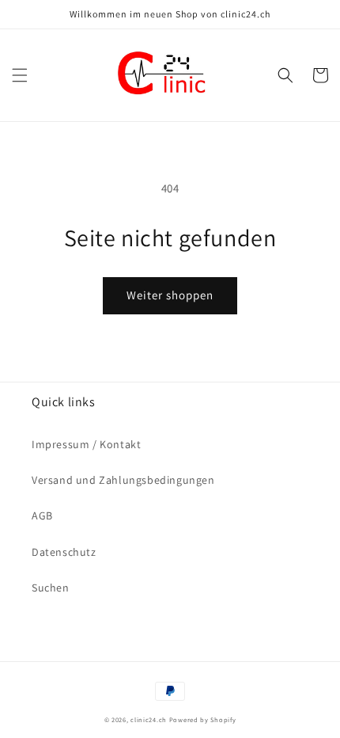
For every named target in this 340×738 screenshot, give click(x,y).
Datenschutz (64, 552)
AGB (42, 515)
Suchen (51, 587)
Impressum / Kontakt (86, 444)
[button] (19, 75)
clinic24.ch (148, 719)
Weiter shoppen (170, 294)
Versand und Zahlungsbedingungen (123, 480)
